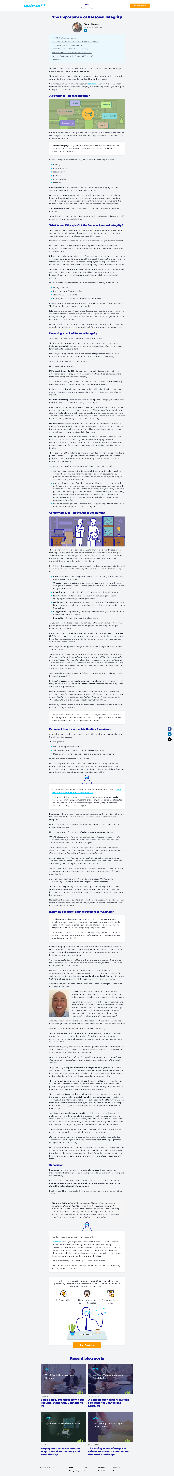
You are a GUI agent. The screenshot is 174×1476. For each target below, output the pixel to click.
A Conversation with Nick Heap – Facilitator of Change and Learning (109, 1402)
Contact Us (102, 1471)
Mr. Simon (56, 1242)
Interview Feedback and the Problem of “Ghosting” (72, 56)
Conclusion (56, 60)
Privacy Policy (74, 1471)
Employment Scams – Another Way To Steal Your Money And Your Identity (60, 1451)
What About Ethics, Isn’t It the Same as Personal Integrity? (75, 42)
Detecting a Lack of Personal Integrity (67, 45)
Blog (91, 8)
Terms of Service (119, 1471)
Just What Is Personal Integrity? (65, 38)
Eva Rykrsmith (55, 566)
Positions (101, 1467)
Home (83, 8)
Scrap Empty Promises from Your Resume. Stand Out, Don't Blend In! (62, 1402)
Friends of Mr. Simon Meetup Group (98, 1242)
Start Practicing (140, 5)
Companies (87, 1471)
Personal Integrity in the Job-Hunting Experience (72, 52)
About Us (116, 1467)
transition (92, 84)
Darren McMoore (74, 960)
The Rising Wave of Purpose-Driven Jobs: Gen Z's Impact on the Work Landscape (108, 1451)
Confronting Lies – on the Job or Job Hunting (70, 49)
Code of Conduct (73, 262)
